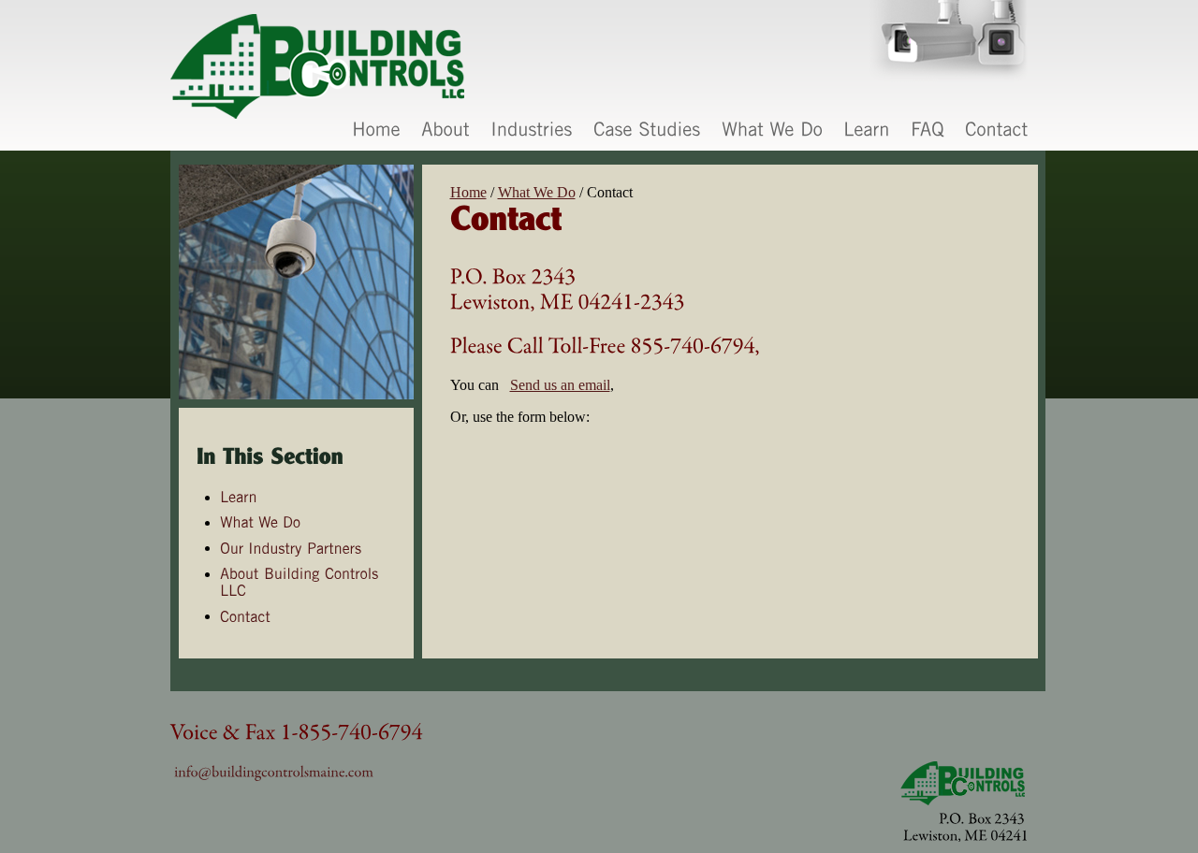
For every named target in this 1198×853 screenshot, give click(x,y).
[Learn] (866, 130)
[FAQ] (927, 130)
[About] (445, 130)
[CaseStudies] (647, 130)
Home (468, 192)
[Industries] (531, 130)
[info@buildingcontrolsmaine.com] (273, 771)
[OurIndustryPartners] (293, 548)
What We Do (537, 192)
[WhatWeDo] (772, 130)
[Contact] (997, 130)
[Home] (376, 130)
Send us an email (560, 385)
